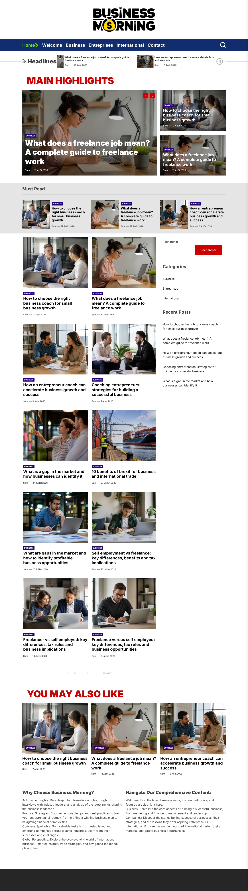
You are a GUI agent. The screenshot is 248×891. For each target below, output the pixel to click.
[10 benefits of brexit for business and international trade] (124, 435)
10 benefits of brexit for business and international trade (124, 474)
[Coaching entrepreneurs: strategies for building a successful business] (210, 61)
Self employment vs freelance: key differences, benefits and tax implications (124, 558)
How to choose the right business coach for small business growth (187, 115)
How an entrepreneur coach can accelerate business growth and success (162, 59)
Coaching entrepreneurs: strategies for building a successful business (116, 389)
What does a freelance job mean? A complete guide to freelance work (67, 59)
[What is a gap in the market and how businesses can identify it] (55, 435)
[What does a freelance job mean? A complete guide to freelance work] (105, 214)
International (130, 45)
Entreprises (101, 45)
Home (28, 45)
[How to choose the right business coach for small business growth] (36, 214)
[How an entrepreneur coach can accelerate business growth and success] (115, 61)
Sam (126, 65)
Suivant (106, 673)
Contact (156, 45)
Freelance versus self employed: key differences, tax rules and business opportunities (123, 644)
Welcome (52, 45)
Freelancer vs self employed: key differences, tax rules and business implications (55, 644)
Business (75, 45)
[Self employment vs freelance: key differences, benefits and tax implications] (124, 517)
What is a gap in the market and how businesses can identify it (53, 474)
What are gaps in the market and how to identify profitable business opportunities (54, 558)
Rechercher (170, 241)
